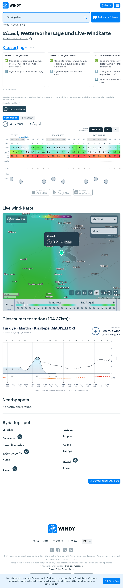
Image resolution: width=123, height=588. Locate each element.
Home (6, 25)
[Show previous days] (12, 305)
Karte (36, 541)
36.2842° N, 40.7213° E (15, 39)
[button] (30, 38)
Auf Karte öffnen (108, 17)
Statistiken (27, 118)
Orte (46, 541)
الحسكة (36, 124)
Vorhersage (10, 118)
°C (8, 156)
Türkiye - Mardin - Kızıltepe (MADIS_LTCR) (39, 328)
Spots (14, 25)
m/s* (7, 152)
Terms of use (68, 569)
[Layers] (71, 292)
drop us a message (74, 566)
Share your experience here (104, 481)
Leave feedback (17, 109)
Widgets (57, 541)
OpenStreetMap (104, 297)
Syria (22, 25)
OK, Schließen (112, 581)
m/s (19, 124)
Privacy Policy (55, 569)
